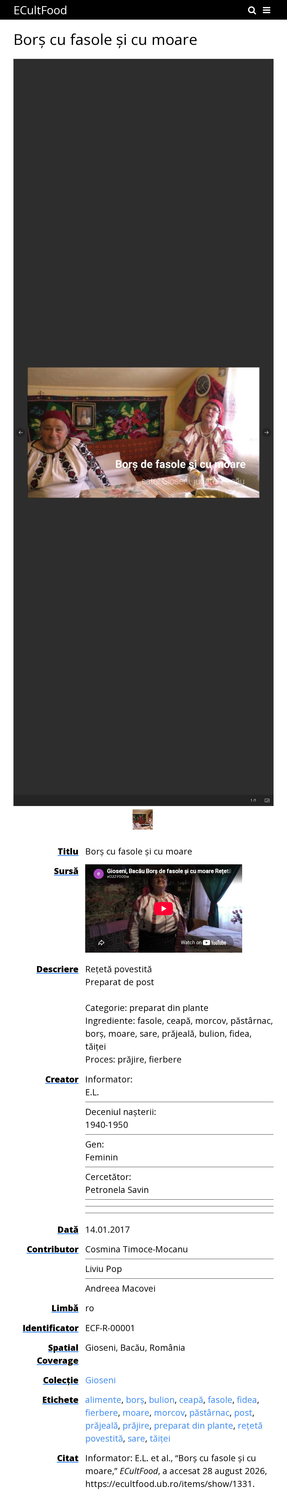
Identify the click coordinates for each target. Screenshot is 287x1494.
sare (136, 1438)
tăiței (160, 1438)
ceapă (191, 1399)
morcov (169, 1412)
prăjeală (101, 1425)
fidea (247, 1399)
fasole (220, 1399)
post (243, 1412)
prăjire (135, 1425)
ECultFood (40, 10)
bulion (162, 1399)
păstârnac (209, 1412)
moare (135, 1412)
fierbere (101, 1412)
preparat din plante (193, 1425)
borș (135, 1399)
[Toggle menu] (267, 10)
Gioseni (100, 1380)
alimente (103, 1399)
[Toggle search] (252, 10)
